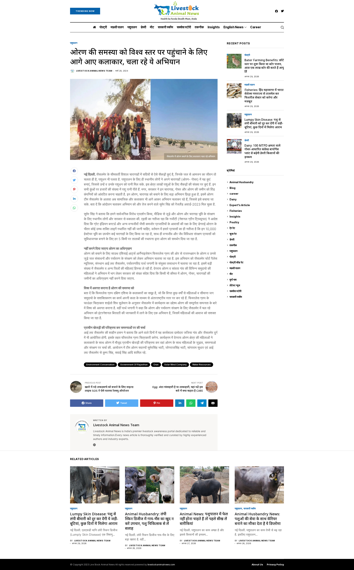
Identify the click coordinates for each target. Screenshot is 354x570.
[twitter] (282, 11)
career (256, 193)
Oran (156, 364)
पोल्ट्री (247, 55)
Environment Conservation (100, 364)
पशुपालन (73, 43)
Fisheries (256, 210)
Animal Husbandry (256, 182)
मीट (256, 273)
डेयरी (246, 140)
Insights (256, 216)
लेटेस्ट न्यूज (256, 285)
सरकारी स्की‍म (256, 296)
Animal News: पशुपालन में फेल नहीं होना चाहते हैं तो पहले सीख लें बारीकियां (204, 518)
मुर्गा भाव (256, 279)
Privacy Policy (275, 564)
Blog (256, 187)
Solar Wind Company (175, 364)
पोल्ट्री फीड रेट (256, 262)
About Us (257, 564)
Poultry (256, 222)
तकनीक (256, 245)
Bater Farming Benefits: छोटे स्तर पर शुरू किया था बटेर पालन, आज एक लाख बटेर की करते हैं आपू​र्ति (264, 66)
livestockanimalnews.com (161, 564)
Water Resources (201, 364)
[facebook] (276, 11)
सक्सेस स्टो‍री (256, 291)
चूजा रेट (256, 233)
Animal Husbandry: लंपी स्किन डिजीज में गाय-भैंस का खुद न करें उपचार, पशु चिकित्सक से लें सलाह (149, 521)
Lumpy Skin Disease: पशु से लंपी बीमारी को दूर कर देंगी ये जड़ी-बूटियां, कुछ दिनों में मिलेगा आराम (263, 123)
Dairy (256, 199)
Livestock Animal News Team (94, 71)
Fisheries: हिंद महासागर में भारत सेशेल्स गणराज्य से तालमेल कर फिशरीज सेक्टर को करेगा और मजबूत (264, 95)
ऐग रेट (256, 228)
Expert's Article (256, 205)
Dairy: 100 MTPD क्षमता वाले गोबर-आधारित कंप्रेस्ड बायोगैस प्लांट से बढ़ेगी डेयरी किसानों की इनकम (262, 151)
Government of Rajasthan (134, 364)
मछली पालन (249, 84)
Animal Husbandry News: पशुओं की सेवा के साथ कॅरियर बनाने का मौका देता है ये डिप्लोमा (258, 518)
